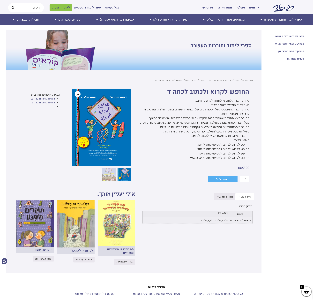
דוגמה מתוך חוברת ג (43, 102)
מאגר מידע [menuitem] (225, 7)
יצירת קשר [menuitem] (207, 7)
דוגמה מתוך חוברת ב (43, 98)
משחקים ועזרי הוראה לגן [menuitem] (291, 51)
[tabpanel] (197, 215)
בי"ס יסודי (204, 80)
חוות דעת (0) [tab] (225, 196)
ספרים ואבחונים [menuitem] (295, 59)
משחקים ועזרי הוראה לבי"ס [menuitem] (289, 44)
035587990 (164, 294)
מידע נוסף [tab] (245, 196)
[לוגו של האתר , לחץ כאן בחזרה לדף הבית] (283, 8)
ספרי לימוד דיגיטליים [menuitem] (87, 7)
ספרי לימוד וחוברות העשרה (221, 45)
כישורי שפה (191, 80)
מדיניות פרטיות (156, 287)
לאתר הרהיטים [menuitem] (61, 7)
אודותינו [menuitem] (254, 7)
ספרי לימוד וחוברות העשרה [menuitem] (289, 36)
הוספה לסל (222, 179)
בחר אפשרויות (125, 262)
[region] (133, 81)
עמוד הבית (247, 80)
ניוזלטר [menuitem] (240, 7)
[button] (78, 94)
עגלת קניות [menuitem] (112, 7)
